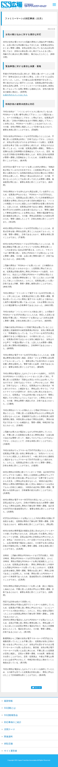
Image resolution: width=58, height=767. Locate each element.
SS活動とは (10, 708)
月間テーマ (9, 729)
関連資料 (8, 736)
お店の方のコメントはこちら (15, 95)
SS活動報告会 (11, 715)
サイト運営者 (10, 751)
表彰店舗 (8, 743)
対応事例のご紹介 (12, 722)
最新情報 (8, 701)
